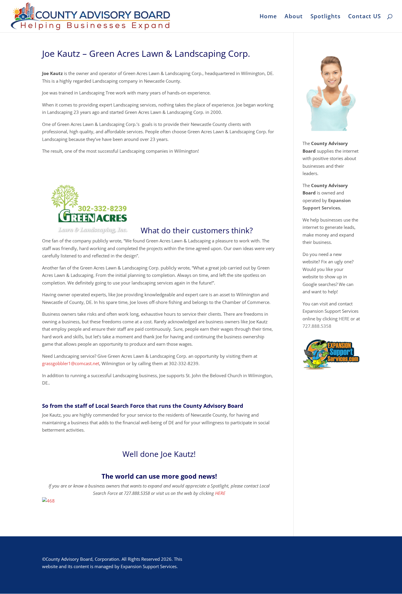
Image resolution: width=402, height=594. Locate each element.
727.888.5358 (317, 326)
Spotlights (325, 17)
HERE (220, 493)
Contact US (364, 17)
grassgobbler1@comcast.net (70, 363)
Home (268, 17)
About (294, 17)
